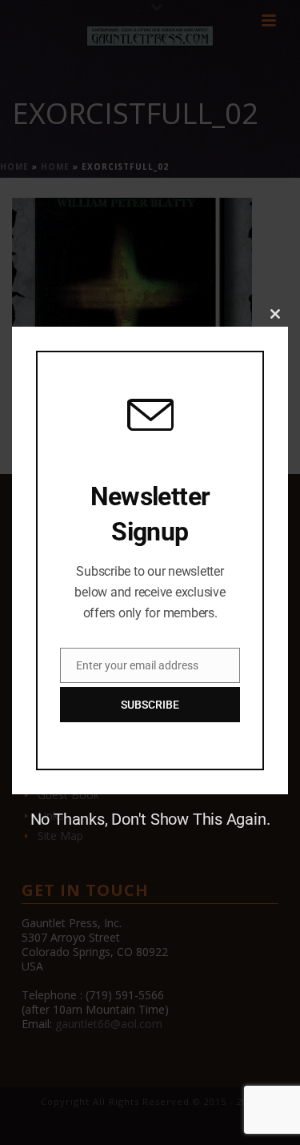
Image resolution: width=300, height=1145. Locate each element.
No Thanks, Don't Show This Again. (150, 819)
